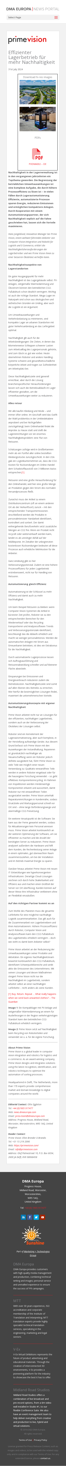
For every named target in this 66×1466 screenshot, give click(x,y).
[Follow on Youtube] (42, 1217)
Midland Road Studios (31, 1389)
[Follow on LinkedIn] (23, 1217)
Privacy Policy (40, 1440)
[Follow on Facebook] (29, 1217)
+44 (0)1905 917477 (22, 1108)
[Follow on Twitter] (36, 1217)
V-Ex (16, 1349)
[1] (23, 472)
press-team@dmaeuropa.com (30, 1116)
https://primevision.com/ (26, 1145)
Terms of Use (25, 1440)
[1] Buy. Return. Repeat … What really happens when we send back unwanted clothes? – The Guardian (32, 997)
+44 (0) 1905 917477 (35, 1207)
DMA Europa (23, 1264)
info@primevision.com (26, 1149)
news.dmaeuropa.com (25, 1112)
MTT (17, 1300)
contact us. (45, 1458)
